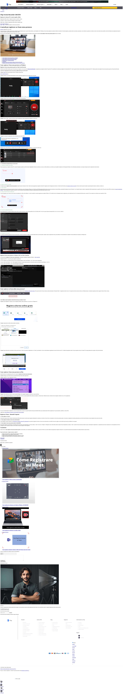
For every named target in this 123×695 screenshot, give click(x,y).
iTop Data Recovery (26, 629)
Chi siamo (79, 622)
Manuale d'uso (68, 625)
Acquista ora (2, 11)
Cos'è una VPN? (55, 622)
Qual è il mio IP (55, 623)
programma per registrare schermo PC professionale (21, 421)
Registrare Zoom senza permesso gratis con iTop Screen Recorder (12, 62)
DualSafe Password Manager (28, 633)
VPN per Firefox (41, 630)
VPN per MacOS (41, 623)
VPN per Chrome (41, 629)
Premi (79, 626)
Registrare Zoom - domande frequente (8, 60)
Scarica (4, 72)
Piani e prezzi (25, 636)
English (73, 644)
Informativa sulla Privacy (25, 670)
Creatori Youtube (81, 629)
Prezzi (67, 4)
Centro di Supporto (69, 622)
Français (73, 652)
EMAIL (1, 554)
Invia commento (3, 561)
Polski (73, 659)
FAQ (40, 7)
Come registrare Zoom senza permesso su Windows (10, 57)
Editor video (29, 7)
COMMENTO (2, 560)
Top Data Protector (26, 630)
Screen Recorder (55, 629)
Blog (35, 7)
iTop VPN (24, 622)
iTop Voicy (24, 626)
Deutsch (73, 647)
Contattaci (80, 623)
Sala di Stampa (80, 625)
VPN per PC (41, 625)
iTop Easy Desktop (26, 625)
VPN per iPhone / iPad (42, 626)
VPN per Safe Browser (42, 633)
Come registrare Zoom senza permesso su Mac (9, 59)
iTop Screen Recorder (26, 623)
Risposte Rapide (55, 630)
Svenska (73, 662)
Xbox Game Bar (37, 257)
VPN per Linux (41, 632)
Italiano (73, 654)
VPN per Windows (42, 622)
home (1, 24)
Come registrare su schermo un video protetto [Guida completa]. (14, 412)
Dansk (73, 649)
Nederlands (74, 657)
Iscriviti (11, 612)
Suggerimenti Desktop (56, 626)
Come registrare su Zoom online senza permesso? (9, 58)
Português (73, 660)
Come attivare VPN (69, 626)
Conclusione (4, 61)
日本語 (73, 655)
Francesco (1, 29)
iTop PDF (24, 632)
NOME (1, 553)
